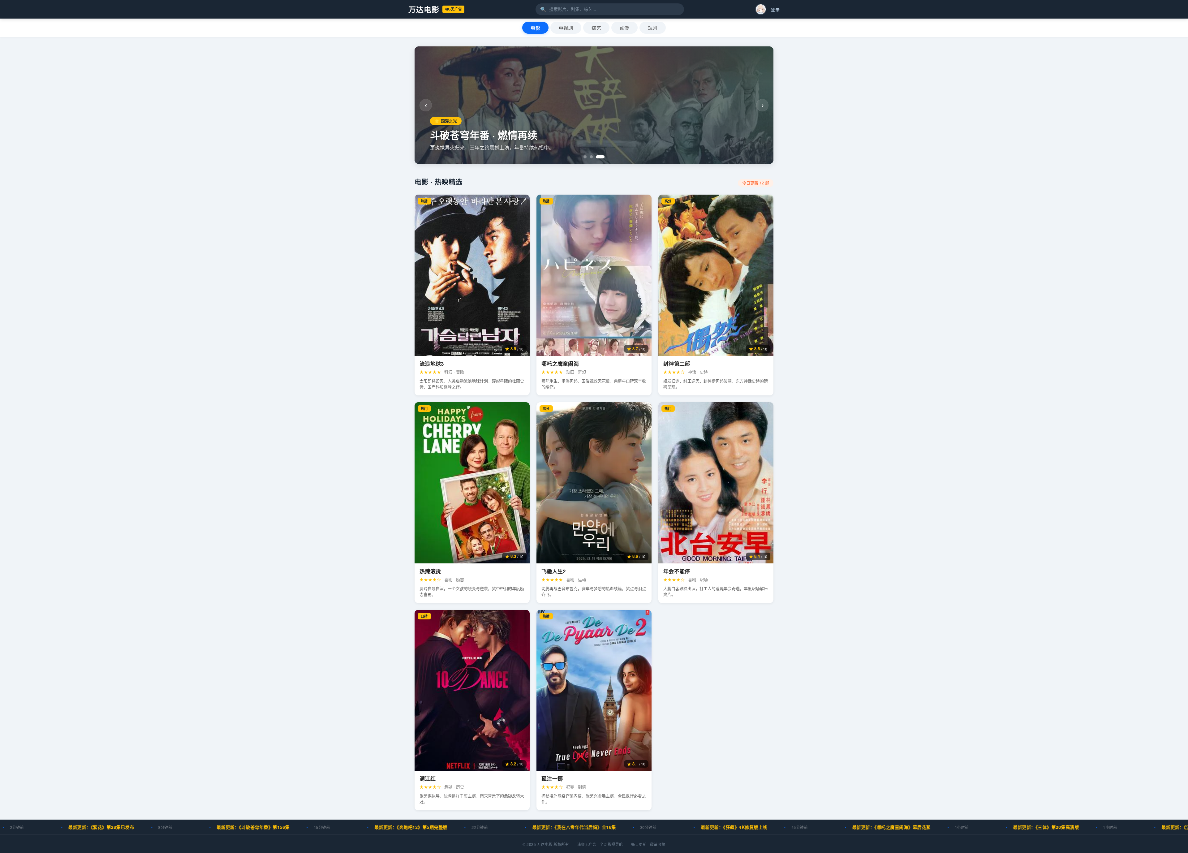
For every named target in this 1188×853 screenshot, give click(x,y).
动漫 (624, 28)
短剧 (652, 28)
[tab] (587, 156)
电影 (535, 28)
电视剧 (566, 28)
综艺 (596, 28)
